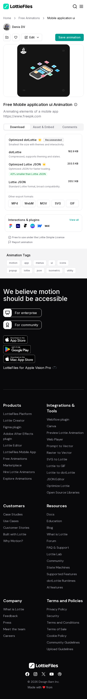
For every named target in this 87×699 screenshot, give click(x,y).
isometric (54, 270)
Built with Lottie (14, 534)
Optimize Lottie (58, 486)
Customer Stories (16, 528)
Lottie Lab (54, 554)
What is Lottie (57, 534)
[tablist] (43, 127)
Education (54, 521)
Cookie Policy (57, 636)
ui (52, 262)
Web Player (55, 439)
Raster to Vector (59, 453)
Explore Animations (17, 478)
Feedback (10, 616)
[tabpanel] (43, 190)
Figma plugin (12, 427)
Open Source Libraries (63, 492)
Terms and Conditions (63, 622)
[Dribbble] (59, 674)
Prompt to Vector (60, 446)
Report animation (22, 242)
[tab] (17, 127)
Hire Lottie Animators (19, 472)
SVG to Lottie (57, 459)
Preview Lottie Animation (65, 433)
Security (53, 616)
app (26, 262)
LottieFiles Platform (17, 414)
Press (7, 622)
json (39, 270)
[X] (43, 674)
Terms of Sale (57, 629)
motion (13, 262)
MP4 (15, 203)
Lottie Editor (12, 445)
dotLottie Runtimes (61, 581)
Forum (51, 541)
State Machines (58, 567)
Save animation (69, 37)
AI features (55, 587)
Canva (51, 426)
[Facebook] (27, 674)
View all (74, 219)
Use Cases (11, 521)
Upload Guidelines (60, 649)
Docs (50, 514)
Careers (9, 636)
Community (55, 561)
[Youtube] (51, 674)
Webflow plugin (58, 419)
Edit (32, 37)
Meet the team (14, 629)
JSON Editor (56, 479)
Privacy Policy (57, 609)
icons (63, 262)
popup (13, 270)
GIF (72, 203)
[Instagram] (35, 674)
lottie (27, 270)
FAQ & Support (58, 547)
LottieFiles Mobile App (19, 452)
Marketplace (12, 465)
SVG (58, 203)
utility (70, 270)
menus (40, 262)
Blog (50, 528)
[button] (7, 27)
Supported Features (62, 574)
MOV (43, 203)
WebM (29, 203)
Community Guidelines (63, 642)
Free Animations (15, 459)
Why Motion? (13, 541)
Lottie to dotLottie (61, 472)
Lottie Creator (14, 420)
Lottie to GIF (56, 466)
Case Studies (13, 514)
